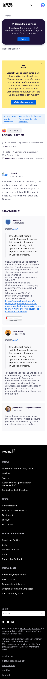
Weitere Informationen (23, 102)
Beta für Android (10, 549)
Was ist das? (8, 579)
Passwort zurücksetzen (14, 584)
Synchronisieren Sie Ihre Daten (17, 589)
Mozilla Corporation (30, 628)
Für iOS (6, 520)
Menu (37, 5)
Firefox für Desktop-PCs (14, 510)
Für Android (8, 515)
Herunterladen (9, 505)
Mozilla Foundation (12, 633)
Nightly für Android (12, 559)
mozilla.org (7, 656)
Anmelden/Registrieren (14, 574)
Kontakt (6, 675)
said (15, 229)
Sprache (5, 609)
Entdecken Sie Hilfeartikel (15, 490)
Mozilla (8, 451)
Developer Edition (11, 540)
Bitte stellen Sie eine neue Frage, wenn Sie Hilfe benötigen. (30, 119)
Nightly (6, 554)
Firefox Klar (8, 524)
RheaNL (14, 173)
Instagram (12, 622)
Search (32, 5)
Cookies (6, 670)
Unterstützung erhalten (14, 593)
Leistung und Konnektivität (26, 152)
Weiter (23, 39)
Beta (4, 545)
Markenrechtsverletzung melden (18, 468)
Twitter (6, 478)
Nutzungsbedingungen (13, 661)
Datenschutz (8, 665)
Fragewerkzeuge (10, 49)
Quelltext (7, 473)
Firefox (7, 16)
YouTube (8, 622)
